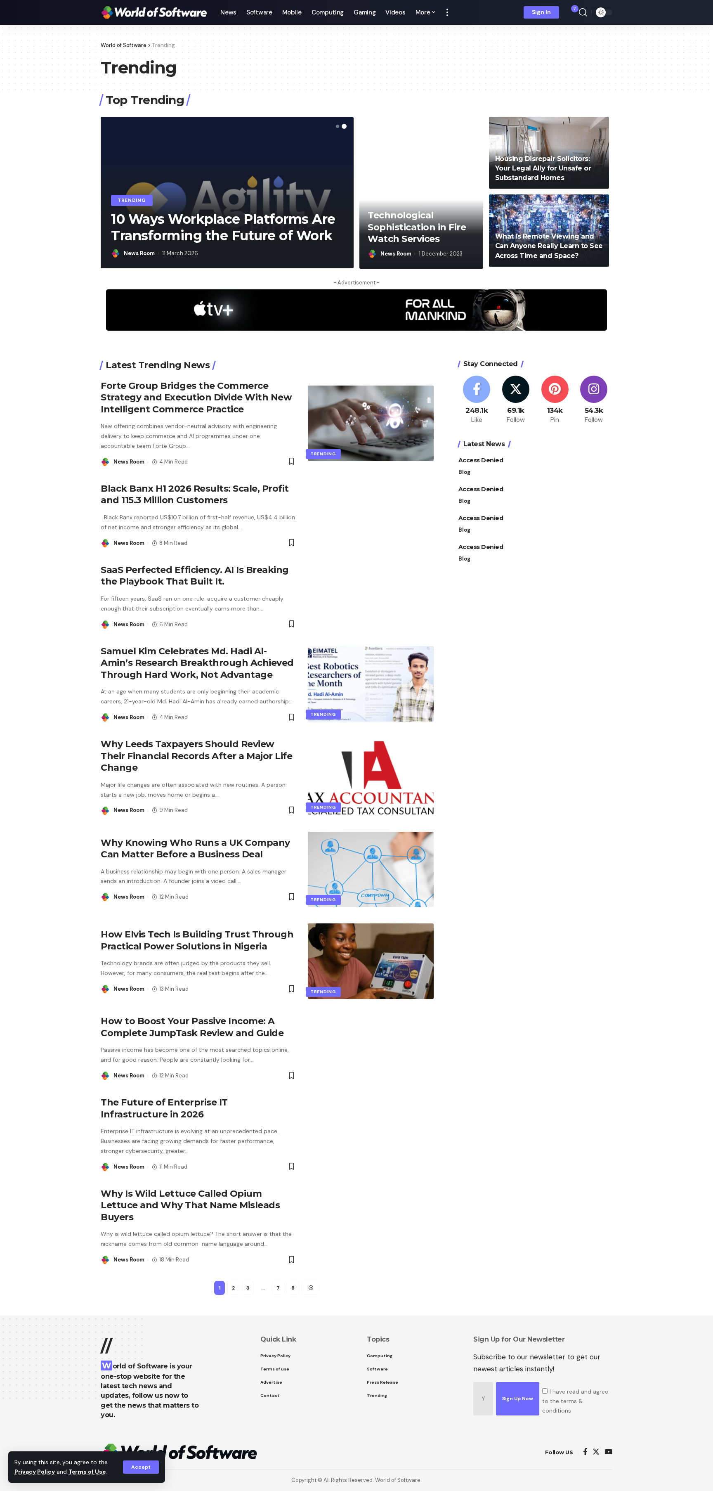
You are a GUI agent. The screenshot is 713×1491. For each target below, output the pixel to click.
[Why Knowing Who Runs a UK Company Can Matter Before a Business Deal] (371, 869)
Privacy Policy (34, 1471)
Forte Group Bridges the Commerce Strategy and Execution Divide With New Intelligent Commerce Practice (196, 397)
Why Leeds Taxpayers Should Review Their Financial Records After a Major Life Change (196, 755)
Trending (132, 200)
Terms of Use (87, 1471)
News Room (139, 253)
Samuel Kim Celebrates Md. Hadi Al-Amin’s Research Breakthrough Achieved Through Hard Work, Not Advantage (197, 663)
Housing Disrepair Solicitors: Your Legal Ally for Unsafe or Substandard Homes (543, 168)
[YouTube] (608, 1452)
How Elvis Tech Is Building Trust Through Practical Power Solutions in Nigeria (197, 940)
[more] (447, 12)
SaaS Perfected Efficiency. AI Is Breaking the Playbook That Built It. (195, 575)
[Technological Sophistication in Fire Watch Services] (421, 193)
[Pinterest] (555, 400)
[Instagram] (593, 400)
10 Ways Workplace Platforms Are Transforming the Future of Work (223, 227)
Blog (464, 471)
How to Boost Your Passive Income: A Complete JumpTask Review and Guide (192, 1027)
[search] (583, 12)
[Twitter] (515, 400)
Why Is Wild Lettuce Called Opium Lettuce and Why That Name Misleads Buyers (190, 1205)
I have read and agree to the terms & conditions (575, 1401)
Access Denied (480, 460)
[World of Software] (154, 12)
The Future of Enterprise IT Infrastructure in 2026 (164, 1108)
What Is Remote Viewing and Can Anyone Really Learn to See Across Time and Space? (549, 245)
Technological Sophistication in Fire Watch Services (417, 227)
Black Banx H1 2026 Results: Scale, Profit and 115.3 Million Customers (195, 494)
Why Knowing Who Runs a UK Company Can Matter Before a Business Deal (195, 848)
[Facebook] (477, 400)
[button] (337, 126)
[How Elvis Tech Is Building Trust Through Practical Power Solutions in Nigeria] (371, 961)
